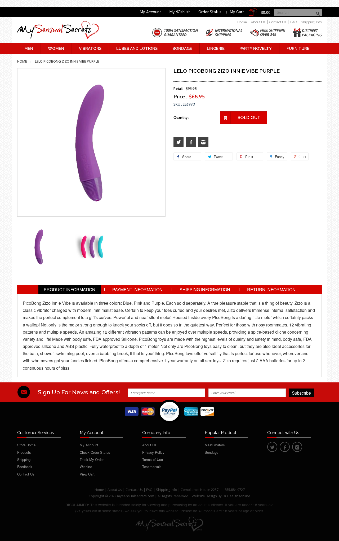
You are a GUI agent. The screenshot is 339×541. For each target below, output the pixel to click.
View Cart (87, 474)
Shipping (23, 459)
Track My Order (92, 459)
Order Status (209, 12)
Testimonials (152, 466)
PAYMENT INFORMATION (137, 289)
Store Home (26, 444)
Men (28, 48)
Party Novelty (255, 48)
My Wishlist (180, 12)
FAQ (293, 22)
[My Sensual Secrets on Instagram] (203, 142)
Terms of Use (152, 459)
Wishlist (86, 466)
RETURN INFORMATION (271, 289)
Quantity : (181, 117)
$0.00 (265, 12)
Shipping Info (311, 22)
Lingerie (216, 48)
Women (56, 48)
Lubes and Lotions (137, 48)
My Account (150, 12)
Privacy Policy (153, 452)
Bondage (182, 48)
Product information (69, 289)
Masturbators (215, 444)
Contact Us (277, 22)
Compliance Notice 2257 (200, 489)
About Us (258, 22)
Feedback (24, 466)
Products (24, 452)
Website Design (204, 496)
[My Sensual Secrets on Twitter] (178, 142)
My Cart (237, 12)
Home (242, 22)
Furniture (298, 48)
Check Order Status (95, 452)
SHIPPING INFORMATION (205, 289)
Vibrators (90, 48)
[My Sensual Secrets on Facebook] (191, 142)
